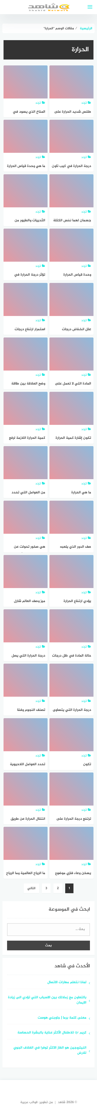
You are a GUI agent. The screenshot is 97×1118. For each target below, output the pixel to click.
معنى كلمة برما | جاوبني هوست (62, 1018)
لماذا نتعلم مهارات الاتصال (66, 982)
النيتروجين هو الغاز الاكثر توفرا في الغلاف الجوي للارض (49, 1050)
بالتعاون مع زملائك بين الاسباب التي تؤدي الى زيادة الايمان (47, 1000)
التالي (31, 888)
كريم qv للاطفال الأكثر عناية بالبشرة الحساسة (51, 1033)
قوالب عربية (29, 1102)
